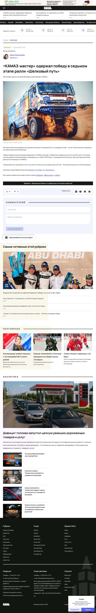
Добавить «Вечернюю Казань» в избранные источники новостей (48, 183)
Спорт (36, 526)
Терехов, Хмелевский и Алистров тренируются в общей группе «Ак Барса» (47, 357)
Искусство (67, 542)
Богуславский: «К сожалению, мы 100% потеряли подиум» (50, 14)
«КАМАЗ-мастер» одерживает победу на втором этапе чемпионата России (17, 14)
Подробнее (74, 610)
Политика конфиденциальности (13, 595)
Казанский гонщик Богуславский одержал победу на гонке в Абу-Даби (31, 293)
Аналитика (11, 376)
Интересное (91, 22)
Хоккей (10, 22)
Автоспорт (39, 22)
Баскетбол (29, 22)
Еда (65, 545)
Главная (5, 40)
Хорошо (88, 610)
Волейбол (19, 22)
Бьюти (66, 533)
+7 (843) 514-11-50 (14, 575)
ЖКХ (4, 536)
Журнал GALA (70, 526)
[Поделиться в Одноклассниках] (80, 192)
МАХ (65, 590)
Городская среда (8, 530)
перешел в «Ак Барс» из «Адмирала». (41, 170)
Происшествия (7, 545)
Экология (6, 557)
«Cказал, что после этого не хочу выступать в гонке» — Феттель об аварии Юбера (31, 314)
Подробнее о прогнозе (9, 31)
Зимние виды (66, 22)
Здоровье (67, 536)
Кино (66, 539)
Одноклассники (69, 587)
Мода (66, 530)
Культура (6, 548)
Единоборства (79, 22)
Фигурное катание (52, 22)
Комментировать (14, 229)
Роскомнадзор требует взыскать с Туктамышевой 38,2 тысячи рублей (17, 357)
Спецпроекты (68, 551)
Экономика (6, 542)
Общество (6, 533)
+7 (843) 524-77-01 (45, 575)
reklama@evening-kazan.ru (46, 578)
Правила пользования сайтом (12, 592)
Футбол (3, 22)
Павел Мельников (17, 55)
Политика (6, 539)
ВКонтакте (67, 575)
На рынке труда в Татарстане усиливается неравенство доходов (34, 473)
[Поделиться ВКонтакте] (76, 192)
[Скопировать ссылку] (89, 192)
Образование (7, 554)
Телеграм (67, 581)
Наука (5, 551)
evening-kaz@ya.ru (13, 578)
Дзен (66, 584)
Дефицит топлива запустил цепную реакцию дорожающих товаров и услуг (44, 435)
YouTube (67, 578)
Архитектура (68, 548)
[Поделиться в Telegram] (85, 192)
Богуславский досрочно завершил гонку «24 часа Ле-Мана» (24, 306)
